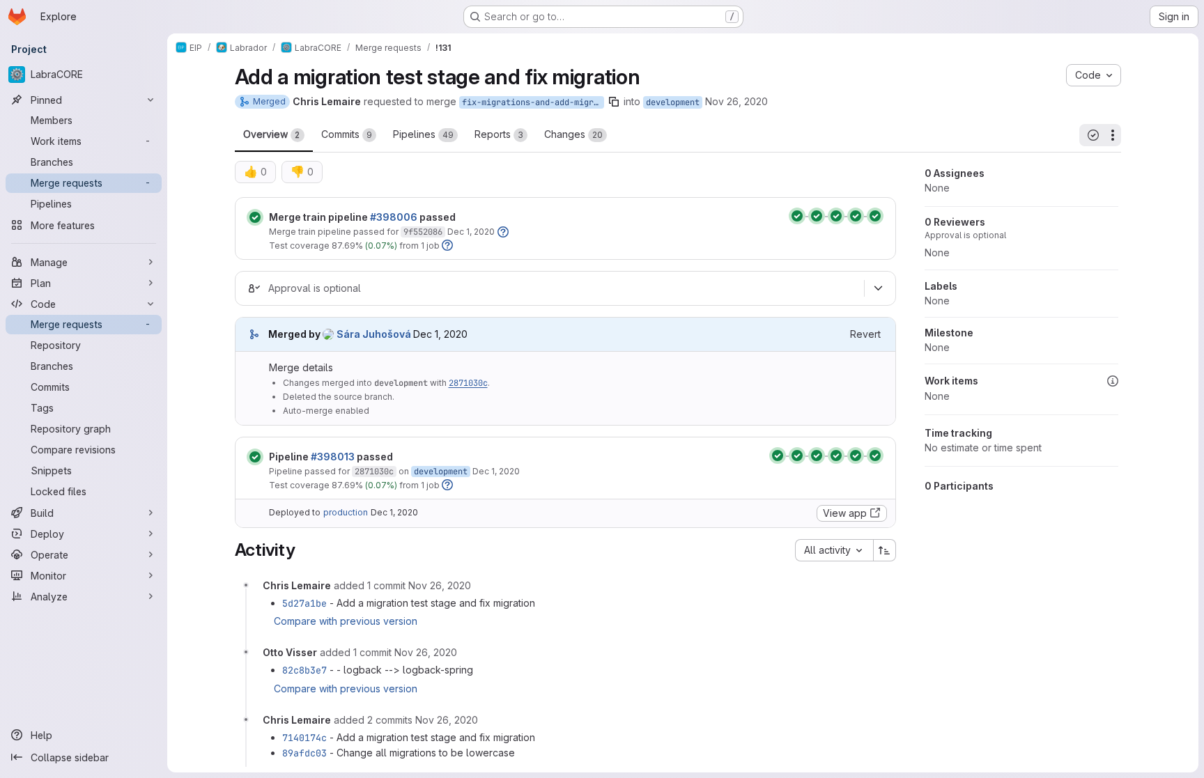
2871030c (468, 383)
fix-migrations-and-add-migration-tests (533, 102)
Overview (271, 134)
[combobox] (834, 550)
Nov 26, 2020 (736, 101)
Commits (346, 134)
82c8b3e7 (304, 670)
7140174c (304, 737)
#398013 (333, 456)
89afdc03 (304, 753)
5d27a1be (304, 603)
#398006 (393, 217)
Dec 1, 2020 (471, 231)
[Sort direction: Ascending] (885, 550)
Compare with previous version (345, 621)
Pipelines (423, 134)
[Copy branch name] (613, 101)
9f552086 (422, 232)
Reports (498, 134)
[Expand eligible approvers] (878, 288)
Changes (573, 134)
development (673, 102)
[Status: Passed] (255, 217)
